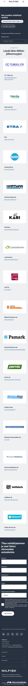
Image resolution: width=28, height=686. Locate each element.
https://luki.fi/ (7, 289)
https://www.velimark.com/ (11, 499)
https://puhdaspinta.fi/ (9, 409)
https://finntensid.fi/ (9, 169)
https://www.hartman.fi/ (10, 199)
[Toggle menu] (23, 1)
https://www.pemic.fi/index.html (12, 379)
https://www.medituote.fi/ (10, 469)
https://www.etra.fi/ (9, 139)
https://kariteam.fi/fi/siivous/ (11, 229)
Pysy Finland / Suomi (7, 26)
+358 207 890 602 (16, 645)
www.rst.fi (6, 439)
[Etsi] (4, 2)
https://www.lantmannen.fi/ (11, 259)
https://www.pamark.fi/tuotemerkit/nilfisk (14, 349)
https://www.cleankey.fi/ (10, 109)
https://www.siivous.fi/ (9, 529)
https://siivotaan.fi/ (9, 319)
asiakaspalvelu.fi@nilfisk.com (15, 647)
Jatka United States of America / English (11, 21)
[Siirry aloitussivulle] (14, 2)
